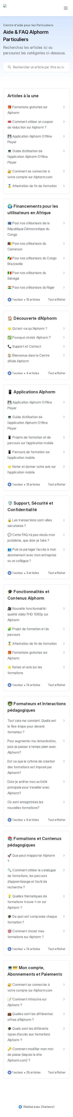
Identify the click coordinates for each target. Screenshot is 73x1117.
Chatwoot (48, 1106)
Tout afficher (56, 299)
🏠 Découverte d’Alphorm (32, 318)
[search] (38, 67)
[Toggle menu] (66, 8)
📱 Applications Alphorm (31, 391)
